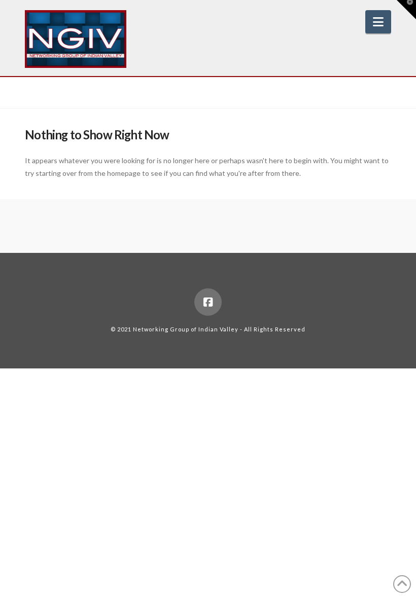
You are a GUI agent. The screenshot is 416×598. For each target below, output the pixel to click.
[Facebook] (208, 302)
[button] (378, 21)
